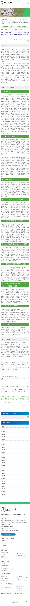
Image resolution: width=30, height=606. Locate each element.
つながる (4, 545)
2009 (3, 470)
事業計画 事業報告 (20, 586)
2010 (3, 468)
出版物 (2, 556)
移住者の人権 (4, 580)
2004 (3, 483)
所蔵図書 (3, 593)
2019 (3, 444)
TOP (3, 19)
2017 (3, 450)
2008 (3, 473)
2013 (3, 460)
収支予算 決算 (19, 588)
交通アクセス (10, 593)
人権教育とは (4, 564)
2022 (3, 436)
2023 (3, 434)
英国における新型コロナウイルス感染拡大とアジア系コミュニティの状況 (22, 398)
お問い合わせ (8, 534)
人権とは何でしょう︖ (21, 553)
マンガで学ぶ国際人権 (21, 557)
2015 (3, 455)
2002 (3, 489)
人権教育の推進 (5, 561)
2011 (3, 465)
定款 (2, 589)
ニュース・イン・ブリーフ (8, 543)
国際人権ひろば (18, 19)
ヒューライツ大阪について (7, 587)
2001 (3, 491)
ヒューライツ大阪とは (6, 584)
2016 (3, 452)
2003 (3, 486)
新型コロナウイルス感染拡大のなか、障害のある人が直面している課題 (7, 398)
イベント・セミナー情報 (8, 538)
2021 (3, 439)
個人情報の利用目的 (20, 590)
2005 (3, 481)
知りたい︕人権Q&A (20, 555)
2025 (3, 429)
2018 (3, 447)
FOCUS (3, 554)
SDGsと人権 (4, 576)
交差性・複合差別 (5, 578)
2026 (3, 426)
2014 (3, 457)
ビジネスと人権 (19, 576)
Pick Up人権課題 (5, 573)
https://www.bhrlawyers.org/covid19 (11, 367)
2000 (3, 494)
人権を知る (4, 550)
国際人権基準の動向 (9, 19)
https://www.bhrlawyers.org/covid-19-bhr (12, 378)
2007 (3, 475)
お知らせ (4, 540)
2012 (3, 462)
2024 (3, 431)
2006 (3, 478)
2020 (3, 442)
